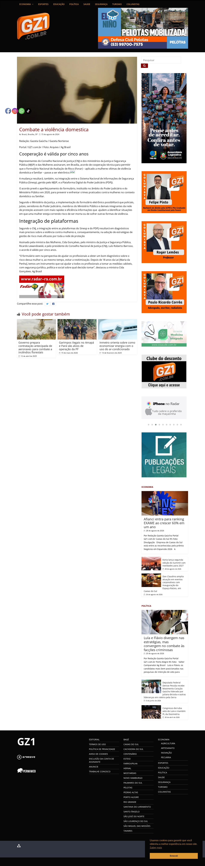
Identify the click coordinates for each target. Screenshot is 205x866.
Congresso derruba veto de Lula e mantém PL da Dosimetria (174, 711)
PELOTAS (128, 788)
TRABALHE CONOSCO (99, 772)
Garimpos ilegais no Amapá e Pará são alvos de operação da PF (76, 346)
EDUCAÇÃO (59, 4)
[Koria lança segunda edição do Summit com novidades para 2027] (151, 559)
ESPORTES (43, 4)
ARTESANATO (168, 748)
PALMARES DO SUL (133, 783)
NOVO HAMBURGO (133, 778)
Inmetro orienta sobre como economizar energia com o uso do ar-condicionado (117, 346)
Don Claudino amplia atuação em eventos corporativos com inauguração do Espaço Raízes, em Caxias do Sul (164, 584)
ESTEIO (127, 759)
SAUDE (86, 4)
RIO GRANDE (130, 802)
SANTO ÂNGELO (132, 812)
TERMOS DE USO (97, 745)
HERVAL (127, 769)
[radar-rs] (41, 277)
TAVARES (128, 831)
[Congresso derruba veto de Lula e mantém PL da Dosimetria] (151, 707)
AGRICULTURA (168, 744)
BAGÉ (126, 740)
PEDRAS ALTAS (131, 793)
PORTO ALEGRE (131, 797)
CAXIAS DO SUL (131, 745)
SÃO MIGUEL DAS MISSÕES (137, 826)
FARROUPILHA (130, 764)
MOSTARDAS (130, 773)
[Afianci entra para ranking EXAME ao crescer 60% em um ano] (165, 493)
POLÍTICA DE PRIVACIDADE (102, 749)
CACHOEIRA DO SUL (133, 749)
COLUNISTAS (133, 4)
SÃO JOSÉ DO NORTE (134, 817)
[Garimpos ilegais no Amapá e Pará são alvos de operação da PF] (76, 321)
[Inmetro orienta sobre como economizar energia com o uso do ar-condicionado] (117, 321)
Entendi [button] (174, 856)
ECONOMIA (25, 4)
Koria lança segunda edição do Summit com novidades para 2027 (174, 563)
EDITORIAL (94, 740)
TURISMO (117, 4)
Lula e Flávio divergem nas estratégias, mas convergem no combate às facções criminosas (164, 644)
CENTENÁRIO (130, 754)
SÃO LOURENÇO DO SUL (136, 822)
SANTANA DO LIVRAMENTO (137, 807)
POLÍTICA (74, 4)
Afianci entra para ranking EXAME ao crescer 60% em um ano (164, 523)
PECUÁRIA (166, 758)
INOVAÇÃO (166, 753)
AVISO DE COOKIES (98, 754)
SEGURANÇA (101, 4)
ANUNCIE (93, 767)
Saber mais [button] (156, 847)
